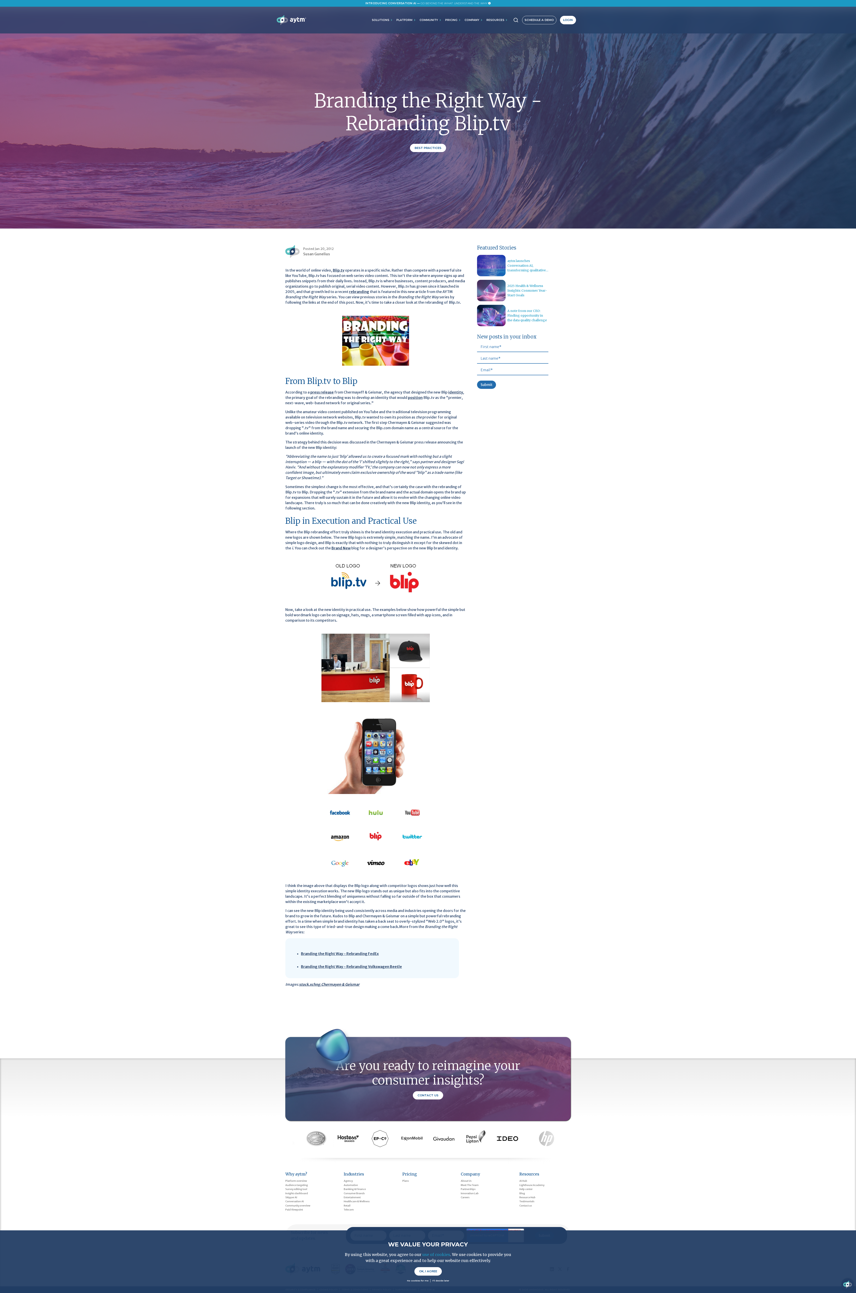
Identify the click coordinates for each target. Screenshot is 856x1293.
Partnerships (468, 1189)
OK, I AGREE (428, 1271)
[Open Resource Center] (847, 1284)
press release (322, 392)
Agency (348, 1180)
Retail (347, 1205)
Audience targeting (296, 1185)
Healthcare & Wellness (357, 1201)
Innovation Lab (470, 1193)
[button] (382, 20)
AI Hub (523, 1180)
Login (568, 20)
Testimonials (526, 1201)
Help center (526, 1189)
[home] (291, 20)
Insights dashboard (296, 1193)
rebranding (359, 291)
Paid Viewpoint (294, 1209)
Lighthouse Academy (531, 1185)
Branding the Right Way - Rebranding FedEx (340, 953)
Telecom (349, 1209)
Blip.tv (338, 270)
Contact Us (428, 1095)
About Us (466, 1180)
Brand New (341, 548)
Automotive (351, 1185)
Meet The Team (470, 1185)
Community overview (297, 1205)
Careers (465, 1197)
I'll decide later (440, 1280)
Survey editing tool (296, 1189)
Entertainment (352, 1197)
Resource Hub (527, 1197)
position (415, 397)
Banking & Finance (355, 1189)
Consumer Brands (354, 1193)
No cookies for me (417, 1280)
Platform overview (296, 1180)
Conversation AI (294, 1201)
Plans (405, 1180)
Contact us (525, 1205)
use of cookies (436, 1254)
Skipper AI (291, 1197)
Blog (522, 1193)
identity (455, 392)
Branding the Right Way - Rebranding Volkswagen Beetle (351, 966)
